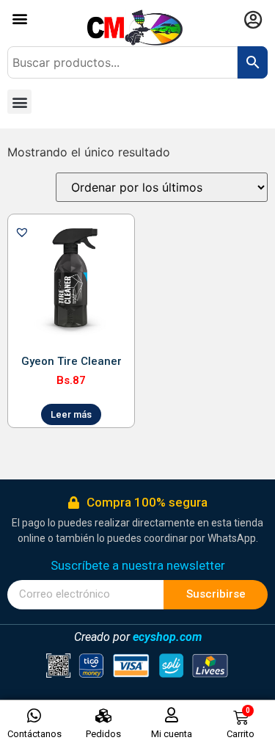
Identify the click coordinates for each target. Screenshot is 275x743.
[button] (19, 18)
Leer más (71, 414)
